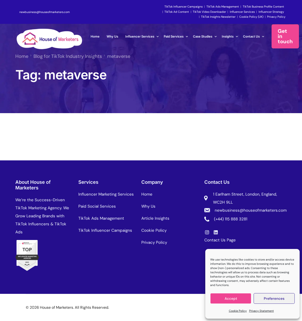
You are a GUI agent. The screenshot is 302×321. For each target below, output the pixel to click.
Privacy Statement (261, 311)
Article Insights (155, 218)
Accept (231, 298)
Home (146, 194)
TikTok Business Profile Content (263, 7)
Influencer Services (242, 12)
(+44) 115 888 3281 (230, 219)
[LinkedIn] (215, 232)
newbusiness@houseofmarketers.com (44, 12)
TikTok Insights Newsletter (218, 17)
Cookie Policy (238, 311)
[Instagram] (207, 232)
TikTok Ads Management (222, 7)
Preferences (274, 298)
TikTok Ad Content (176, 12)
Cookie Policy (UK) (251, 17)
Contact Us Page (220, 240)
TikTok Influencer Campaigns (183, 7)
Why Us (148, 206)
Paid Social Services (97, 206)
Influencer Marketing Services (106, 194)
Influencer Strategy (271, 12)
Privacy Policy (276, 17)
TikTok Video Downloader (209, 12)
